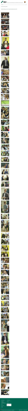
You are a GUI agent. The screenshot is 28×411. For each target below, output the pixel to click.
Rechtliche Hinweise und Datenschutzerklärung (3, 402)
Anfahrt (8, 401)
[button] (1, 409)
